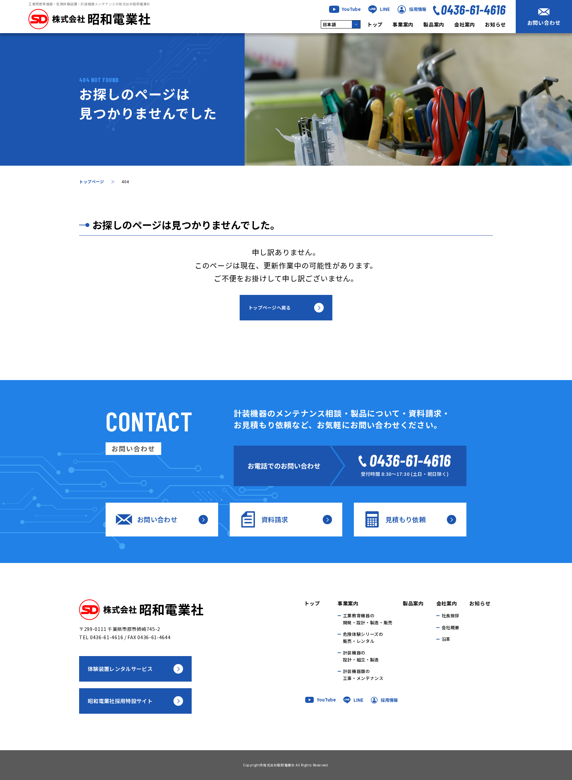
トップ (375, 24)
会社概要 (451, 627)
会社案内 (464, 24)
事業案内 (403, 24)
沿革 (446, 639)
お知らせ (495, 24)
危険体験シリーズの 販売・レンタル (363, 637)
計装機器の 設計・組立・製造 (361, 656)
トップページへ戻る (269, 307)
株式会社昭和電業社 (279, 764)
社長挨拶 (451, 615)
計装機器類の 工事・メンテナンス (363, 674)
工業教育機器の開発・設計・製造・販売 (368, 619)
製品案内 (433, 24)
